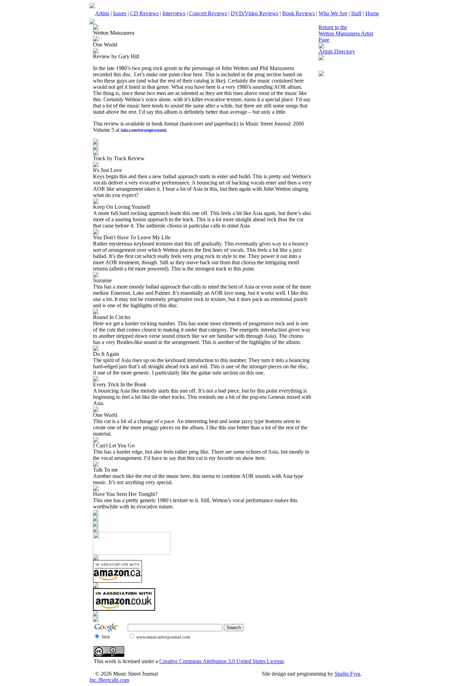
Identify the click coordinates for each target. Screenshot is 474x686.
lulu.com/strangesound (143, 130)
